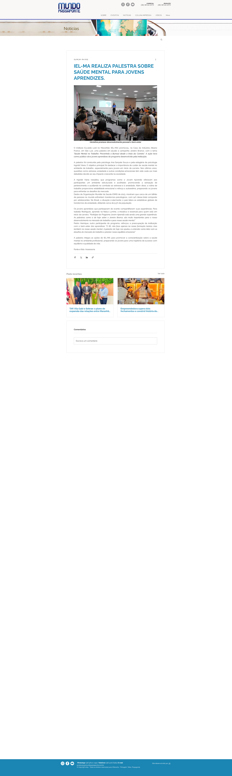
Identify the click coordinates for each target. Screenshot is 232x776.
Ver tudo (161, 273)
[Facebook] (128, 4)
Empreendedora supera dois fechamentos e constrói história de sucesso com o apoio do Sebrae (139, 309)
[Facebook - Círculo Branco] (67, 763)
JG (169, 763)
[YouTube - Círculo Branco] (72, 763)
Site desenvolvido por (160, 763)
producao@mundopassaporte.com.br (90, 765)
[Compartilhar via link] (93, 257)
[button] (161, 39)
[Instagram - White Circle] (62, 763)
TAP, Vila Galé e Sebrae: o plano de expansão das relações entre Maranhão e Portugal (89, 309)
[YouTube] (132, 4)
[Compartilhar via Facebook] (75, 257)
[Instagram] (123, 4)
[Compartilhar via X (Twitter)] (81, 257)
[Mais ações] (155, 59)
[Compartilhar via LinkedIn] (87, 257)
